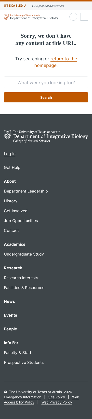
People (10, 328)
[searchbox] (46, 82)
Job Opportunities (21, 220)
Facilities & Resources (24, 287)
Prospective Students (24, 362)
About (10, 181)
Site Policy (56, 397)
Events (10, 315)
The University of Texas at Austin (35, 392)
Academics (14, 244)
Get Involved (15, 210)
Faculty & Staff (17, 352)
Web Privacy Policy (56, 402)
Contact (11, 230)
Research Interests (21, 277)
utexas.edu (15, 5)
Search (46, 97)
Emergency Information (22, 397)
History (10, 200)
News (9, 301)
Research (13, 267)
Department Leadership (26, 191)
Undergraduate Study (24, 254)
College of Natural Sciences (48, 6)
